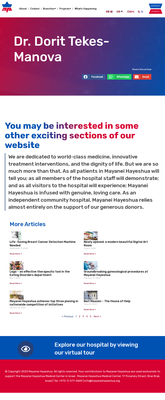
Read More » (16, 254)
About (23, 8)
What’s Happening (86, 8)
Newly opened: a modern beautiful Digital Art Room (116, 243)
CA (129, 11)
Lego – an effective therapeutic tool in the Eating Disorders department (40, 273)
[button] (94, 77)
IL (139, 11)
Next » (97, 316)
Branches (48, 8)
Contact (34, 8)
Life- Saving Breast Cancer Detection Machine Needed (43, 243)
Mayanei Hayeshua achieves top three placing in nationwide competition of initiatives (44, 302)
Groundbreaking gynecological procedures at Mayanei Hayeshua (116, 273)
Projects (64, 8)
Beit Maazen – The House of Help (107, 301)
